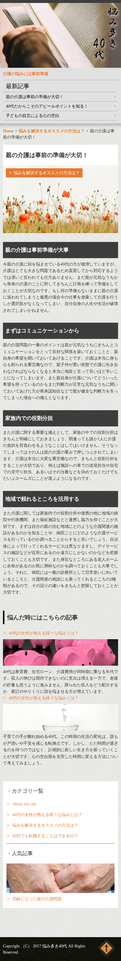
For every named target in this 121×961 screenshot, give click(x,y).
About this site (24, 804)
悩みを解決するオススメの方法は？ (47, 173)
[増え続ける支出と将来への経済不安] (60, 652)
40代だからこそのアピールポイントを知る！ (47, 106)
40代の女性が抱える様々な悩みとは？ (44, 633)
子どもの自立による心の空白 (32, 115)
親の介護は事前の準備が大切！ (34, 97)
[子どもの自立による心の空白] (60, 717)
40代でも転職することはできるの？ (45, 836)
